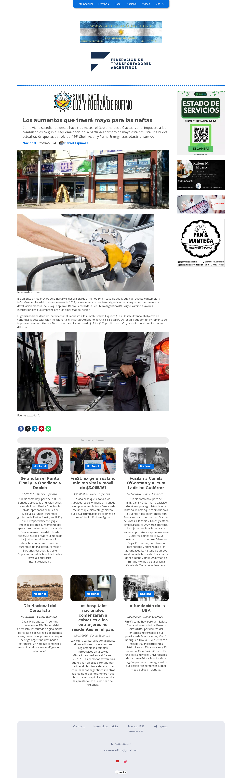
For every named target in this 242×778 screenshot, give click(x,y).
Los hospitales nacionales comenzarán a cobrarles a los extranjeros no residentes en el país (93, 617)
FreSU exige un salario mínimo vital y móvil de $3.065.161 (92, 483)
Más (157, 3)
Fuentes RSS (136, 726)
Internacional (85, 3)
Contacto (79, 726)
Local (118, 3)
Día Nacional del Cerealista (39, 608)
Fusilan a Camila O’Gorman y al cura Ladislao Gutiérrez (146, 483)
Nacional (131, 3)
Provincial (103, 3)
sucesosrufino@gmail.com (121, 750)
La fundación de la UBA (146, 608)
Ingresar (163, 726)
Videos (146, 3)
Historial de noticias (105, 726)
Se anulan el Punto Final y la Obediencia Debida (40, 483)
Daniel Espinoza (76, 143)
